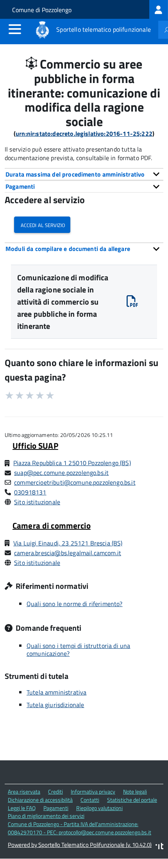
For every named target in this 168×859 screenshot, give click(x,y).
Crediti (55, 791)
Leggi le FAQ (22, 808)
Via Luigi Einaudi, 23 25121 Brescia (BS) (67, 543)
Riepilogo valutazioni (99, 808)
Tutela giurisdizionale (55, 704)
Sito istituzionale (37, 502)
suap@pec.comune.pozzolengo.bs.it (61, 472)
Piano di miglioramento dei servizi (46, 816)
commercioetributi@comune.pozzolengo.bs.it (75, 482)
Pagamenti (55, 808)
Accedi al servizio (42, 224)
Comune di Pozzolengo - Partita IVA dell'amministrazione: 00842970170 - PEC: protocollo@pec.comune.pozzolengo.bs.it (79, 828)
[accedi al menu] (15, 29)
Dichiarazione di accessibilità (40, 800)
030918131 (30, 492)
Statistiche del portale (132, 800)
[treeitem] (158, 9)
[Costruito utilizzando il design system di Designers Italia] (159, 847)
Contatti (89, 800)
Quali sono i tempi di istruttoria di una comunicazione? (78, 649)
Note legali (135, 791)
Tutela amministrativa (56, 692)
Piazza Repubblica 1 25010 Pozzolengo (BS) (72, 462)
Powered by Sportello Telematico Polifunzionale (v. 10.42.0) (80, 844)
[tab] (84, 174)
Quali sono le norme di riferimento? (75, 603)
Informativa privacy (93, 791)
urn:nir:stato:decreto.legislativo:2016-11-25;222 (84, 133)
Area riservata (24, 791)
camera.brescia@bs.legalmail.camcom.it (67, 553)
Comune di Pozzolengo (41, 9)
